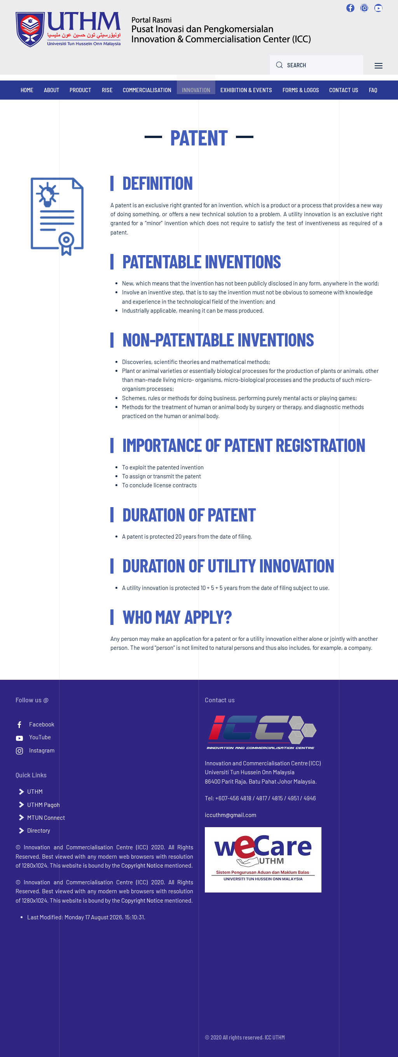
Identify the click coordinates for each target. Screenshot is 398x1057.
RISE (107, 89)
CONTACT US (343, 89)
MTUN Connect (46, 817)
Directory (38, 830)
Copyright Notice (142, 865)
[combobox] (316, 65)
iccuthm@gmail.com (230, 814)
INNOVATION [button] (196, 89)
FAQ (373, 89)
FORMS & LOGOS (301, 89)
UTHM (35, 791)
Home (27, 89)
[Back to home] (163, 29)
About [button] (51, 89)
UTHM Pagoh (43, 804)
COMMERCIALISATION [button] (147, 89)
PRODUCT (80, 89)
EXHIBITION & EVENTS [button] (246, 89)
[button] (378, 64)
